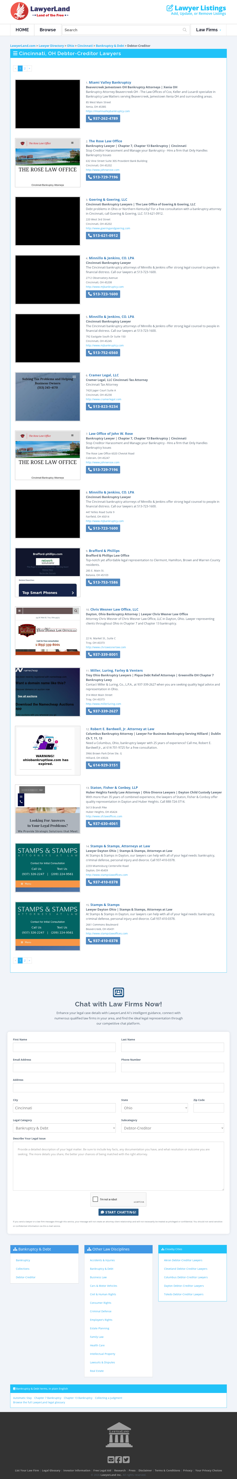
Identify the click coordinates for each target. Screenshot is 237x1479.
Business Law (98, 1277)
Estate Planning (99, 1328)
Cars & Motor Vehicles (103, 1285)
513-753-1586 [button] (105, 582)
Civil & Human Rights (103, 1294)
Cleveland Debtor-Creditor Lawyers (185, 1268)
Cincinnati (85, 46)
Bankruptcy (23, 1260)
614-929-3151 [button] (105, 765)
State (124, 1100)
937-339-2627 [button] (105, 711)
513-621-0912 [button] (105, 235)
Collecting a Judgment (108, 1398)
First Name (20, 1039)
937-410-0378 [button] (105, 881)
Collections (22, 1268)
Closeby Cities (173, 1249)
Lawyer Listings (199, 8)
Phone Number (131, 1059)
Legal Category (22, 1120)
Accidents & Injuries (102, 1260)
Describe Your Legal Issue (29, 1138)
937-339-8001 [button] (105, 654)
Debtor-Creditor (26, 1277)
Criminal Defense (100, 1311)
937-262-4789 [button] (105, 118)
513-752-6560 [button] (105, 352)
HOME (22, 29)
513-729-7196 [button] (105, 176)
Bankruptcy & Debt (110, 46)
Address (18, 1080)
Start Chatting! (120, 1212)
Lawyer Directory (51, 46)
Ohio (70, 46)
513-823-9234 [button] (105, 406)
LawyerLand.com (23, 46)
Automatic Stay (22, 1398)
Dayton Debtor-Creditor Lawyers (184, 1285)
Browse (48, 29)
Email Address (22, 1059)
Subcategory (129, 1120)
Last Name (128, 1039)
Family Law (97, 1337)
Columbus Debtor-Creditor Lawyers (186, 1277)
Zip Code (199, 1100)
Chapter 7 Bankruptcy (47, 1398)
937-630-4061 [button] (105, 823)
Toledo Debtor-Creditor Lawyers (183, 1294)
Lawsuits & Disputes (102, 1362)
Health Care (97, 1345)
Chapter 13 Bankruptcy (78, 1398)
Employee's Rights (101, 1320)
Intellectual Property (102, 1354)
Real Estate (97, 1371)
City (15, 1100)
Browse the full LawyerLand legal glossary (39, 1402)
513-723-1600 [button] (105, 293)
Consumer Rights (100, 1303)
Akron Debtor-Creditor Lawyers (183, 1260)
